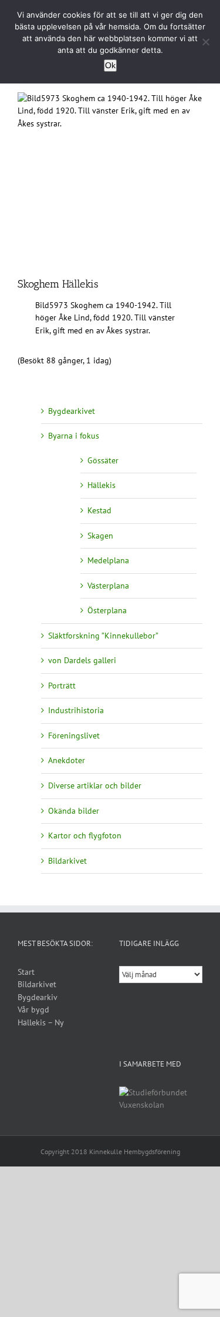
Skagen (100, 535)
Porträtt (62, 685)
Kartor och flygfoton (84, 835)
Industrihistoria (76, 710)
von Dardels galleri (82, 660)
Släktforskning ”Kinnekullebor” (103, 635)
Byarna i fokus (73, 435)
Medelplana (108, 560)
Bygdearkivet (71, 411)
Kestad (99, 510)
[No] (205, 42)
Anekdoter (66, 760)
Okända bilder (73, 810)
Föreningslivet (74, 735)
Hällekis (101, 485)
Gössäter (103, 460)
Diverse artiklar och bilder (94, 785)
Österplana (107, 610)
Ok (110, 65)
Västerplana (108, 585)
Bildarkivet (67, 860)
